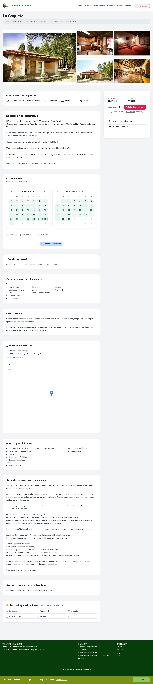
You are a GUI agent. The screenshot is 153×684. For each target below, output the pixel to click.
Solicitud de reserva (135, 107)
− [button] (9, 367)
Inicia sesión (130, 112)
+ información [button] (61, 680)
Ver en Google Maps (14, 357)
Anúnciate (82, 649)
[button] (127, 103)
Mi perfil (88, 6)
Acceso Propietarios (87, 646)
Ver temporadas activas (51, 244)
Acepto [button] (141, 680)
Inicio (80, 6)
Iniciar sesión (142, 6)
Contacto (127, 6)
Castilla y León (17, 21)
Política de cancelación (88, 652)
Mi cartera (111, 6)
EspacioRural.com (83, 669)
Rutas (119, 6)
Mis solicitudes (99, 6)
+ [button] (9, 364)
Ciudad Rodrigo (44, 21)
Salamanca (30, 21)
